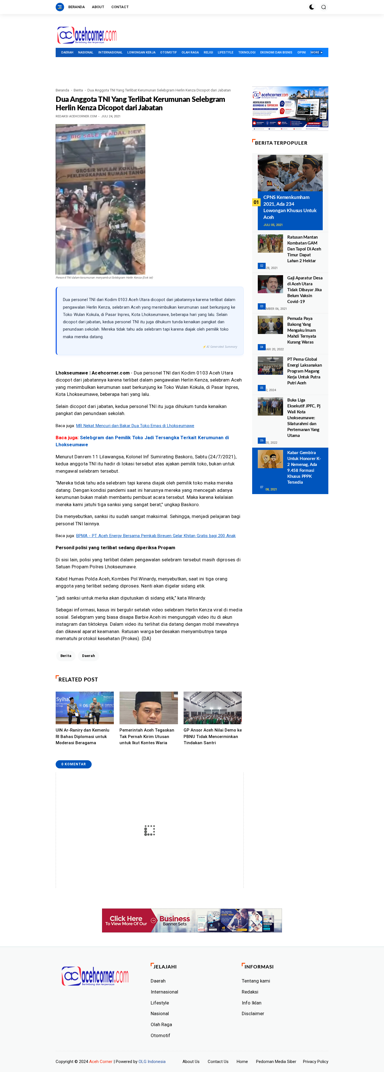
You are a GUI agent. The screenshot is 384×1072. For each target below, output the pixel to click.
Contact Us (218, 1061)
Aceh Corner (100, 1061)
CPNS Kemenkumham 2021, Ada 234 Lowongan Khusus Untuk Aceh (290, 207)
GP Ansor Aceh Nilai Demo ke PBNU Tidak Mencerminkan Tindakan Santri (213, 736)
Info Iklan (251, 1003)
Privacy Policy (315, 1061)
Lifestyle (225, 52)
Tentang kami (256, 981)
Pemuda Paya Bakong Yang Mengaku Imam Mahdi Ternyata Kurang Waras (301, 330)
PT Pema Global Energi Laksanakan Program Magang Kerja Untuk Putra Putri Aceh (304, 371)
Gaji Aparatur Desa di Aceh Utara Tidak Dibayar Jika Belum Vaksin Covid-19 (304, 290)
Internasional (110, 52)
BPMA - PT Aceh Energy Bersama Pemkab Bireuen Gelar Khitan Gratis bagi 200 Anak (156, 535)
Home (242, 1061)
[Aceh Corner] (87, 35)
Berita (78, 90)
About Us (191, 1061)
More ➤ (317, 52)
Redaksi (250, 992)
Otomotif (168, 52)
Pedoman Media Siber (276, 1061)
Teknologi (247, 52)
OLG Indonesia (152, 1061)
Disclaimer (253, 1013)
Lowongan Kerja (141, 52)
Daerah (67, 52)
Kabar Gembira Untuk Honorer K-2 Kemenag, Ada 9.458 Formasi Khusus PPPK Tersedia (304, 468)
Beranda (76, 7)
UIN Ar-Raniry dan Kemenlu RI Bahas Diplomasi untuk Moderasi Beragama (82, 736)
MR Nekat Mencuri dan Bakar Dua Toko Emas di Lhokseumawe (135, 425)
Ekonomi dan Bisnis (276, 52)
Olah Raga (190, 52)
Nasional (85, 52)
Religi (208, 52)
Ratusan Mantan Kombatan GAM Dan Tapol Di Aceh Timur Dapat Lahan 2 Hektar (304, 249)
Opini (301, 52)
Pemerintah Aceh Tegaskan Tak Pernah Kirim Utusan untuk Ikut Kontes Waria (146, 736)
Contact (120, 7)
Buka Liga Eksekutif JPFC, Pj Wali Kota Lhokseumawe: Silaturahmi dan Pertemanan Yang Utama (303, 418)
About (98, 7)
